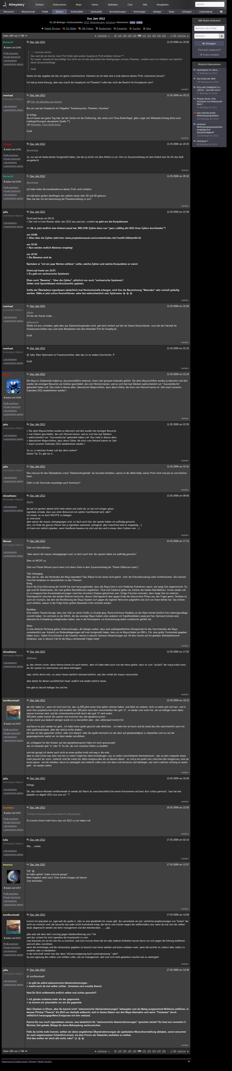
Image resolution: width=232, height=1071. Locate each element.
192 (149, 35)
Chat (130, 4)
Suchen (136, 28)
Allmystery (16, 4)
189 (134, 35)
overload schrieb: (43, 52)
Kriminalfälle (77, 11)
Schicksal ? (207, 143)
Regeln (32, 1061)
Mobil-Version (45, 1061)
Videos (94, 4)
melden (185, 89)
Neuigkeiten (163, 4)
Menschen (9, 11)
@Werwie (32, 658)
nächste (181, 35)
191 (144, 35)
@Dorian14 (32, 322)
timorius (8, 864)
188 (129, 35)
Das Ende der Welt (208, 80)
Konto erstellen (211, 54)
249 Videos (87, 28)
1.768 (173, 35)
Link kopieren (10, 60)
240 (159, 35)
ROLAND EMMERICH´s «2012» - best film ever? (209, 90)
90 (115, 35)
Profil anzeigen (10, 53)
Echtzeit (40, 4)
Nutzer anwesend (209, 20)
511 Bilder (71, 28)
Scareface (8, 807)
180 (125, 35)
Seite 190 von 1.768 (13, 35)
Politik (45, 11)
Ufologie (157, 11)
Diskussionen (59, 4)
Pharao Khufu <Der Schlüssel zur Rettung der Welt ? (209, 103)
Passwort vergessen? (209, 50)
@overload (32, 150)
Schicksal (110, 22)
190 (139, 35)
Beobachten (105, 28)
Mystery (59, 11)
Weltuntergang (97, 22)
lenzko (7, 374)
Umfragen (187, 11)
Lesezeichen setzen (13, 64)
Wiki (145, 4)
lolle (5, 840)
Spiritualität (96, 11)
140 (120, 35)
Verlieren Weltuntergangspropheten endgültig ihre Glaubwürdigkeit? (210, 130)
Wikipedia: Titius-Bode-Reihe (45, 124)
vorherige (102, 35)
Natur (171, 11)
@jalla (30, 312)
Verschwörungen (117, 11)
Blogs (79, 4)
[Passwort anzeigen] (221, 38)
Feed (132, 23)
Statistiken (113, 4)
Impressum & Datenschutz (15, 1061)
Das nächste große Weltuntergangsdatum (208, 116)
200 (154, 35)
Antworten (122, 28)
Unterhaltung (205, 11)
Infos (148, 28)
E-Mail (139, 23)
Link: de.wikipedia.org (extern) (46, 101)
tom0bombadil (11, 700)
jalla (5, 212)
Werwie (7, 541)
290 (164, 35)
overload (8, 95)
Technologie (139, 11)
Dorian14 (8, 42)
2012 (86, 22)
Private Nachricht (11, 57)
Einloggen (211, 43)
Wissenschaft (28, 11)
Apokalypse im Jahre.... (208, 72)
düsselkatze (9, 496)
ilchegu (7, 144)
